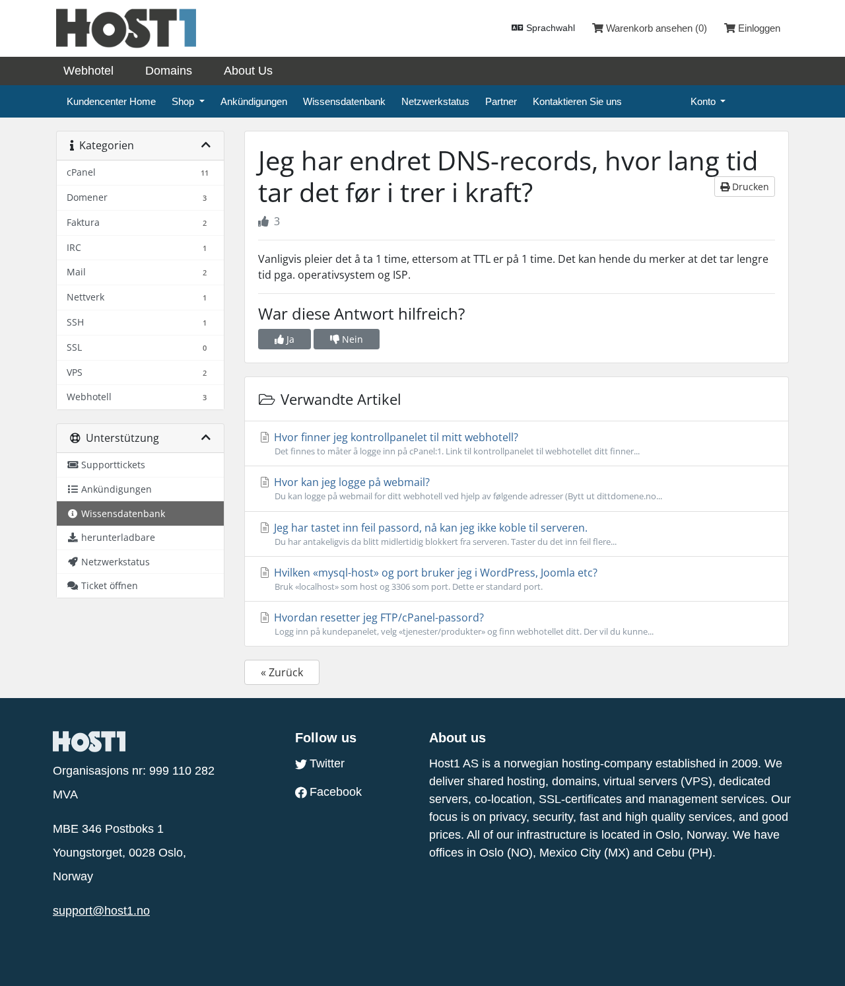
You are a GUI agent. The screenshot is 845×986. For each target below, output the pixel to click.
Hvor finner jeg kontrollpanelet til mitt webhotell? (455, 443)
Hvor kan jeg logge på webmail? (466, 488)
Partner (501, 101)
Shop (184, 101)
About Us (248, 70)
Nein (351, 339)
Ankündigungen (253, 101)
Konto (704, 101)
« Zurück (282, 672)
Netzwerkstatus (435, 101)
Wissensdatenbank (344, 101)
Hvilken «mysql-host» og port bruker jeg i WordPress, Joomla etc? (434, 578)
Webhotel (88, 70)
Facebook (336, 791)
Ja (289, 339)
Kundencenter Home (111, 101)
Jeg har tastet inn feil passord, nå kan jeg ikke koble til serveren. (444, 533)
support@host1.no (101, 910)
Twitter (327, 763)
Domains (168, 70)
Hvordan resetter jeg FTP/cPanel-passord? (462, 623)
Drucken (749, 186)
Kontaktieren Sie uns (577, 101)
